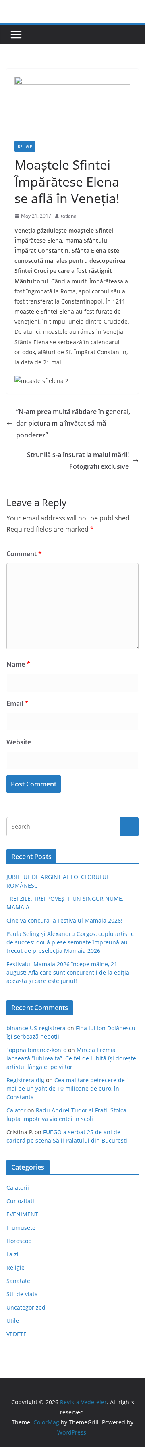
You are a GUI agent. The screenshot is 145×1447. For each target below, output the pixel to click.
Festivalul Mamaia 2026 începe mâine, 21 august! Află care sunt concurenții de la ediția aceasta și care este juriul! (67, 972)
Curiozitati (20, 1201)
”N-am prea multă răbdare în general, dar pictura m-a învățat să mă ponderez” (73, 423)
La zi (12, 1254)
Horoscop (19, 1241)
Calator (16, 1110)
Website (18, 742)
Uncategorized (26, 1307)
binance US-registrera (36, 1028)
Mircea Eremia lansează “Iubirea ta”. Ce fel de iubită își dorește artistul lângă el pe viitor (71, 1058)
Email (17, 703)
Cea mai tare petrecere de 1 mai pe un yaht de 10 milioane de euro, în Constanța (68, 1088)
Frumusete (20, 1227)
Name (18, 664)
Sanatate (18, 1281)
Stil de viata (22, 1294)
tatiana (69, 215)
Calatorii (17, 1187)
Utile (12, 1320)
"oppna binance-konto (36, 1050)
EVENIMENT (22, 1214)
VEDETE (16, 1334)
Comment (24, 553)
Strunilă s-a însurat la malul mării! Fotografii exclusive (78, 460)
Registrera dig (25, 1080)
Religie (25, 146)
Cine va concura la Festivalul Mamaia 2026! (64, 920)
